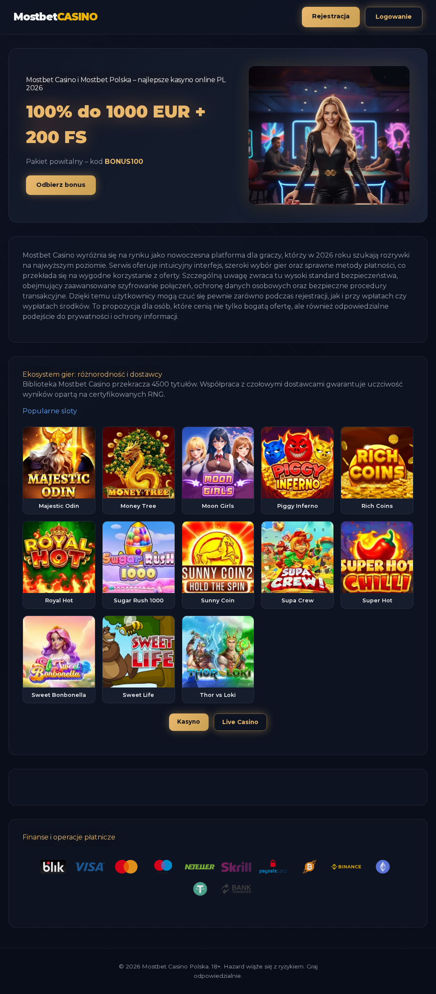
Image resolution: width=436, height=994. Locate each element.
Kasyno (188, 721)
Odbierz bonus (61, 185)
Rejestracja (331, 16)
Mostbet (55, 17)
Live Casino (240, 722)
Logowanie (394, 16)
